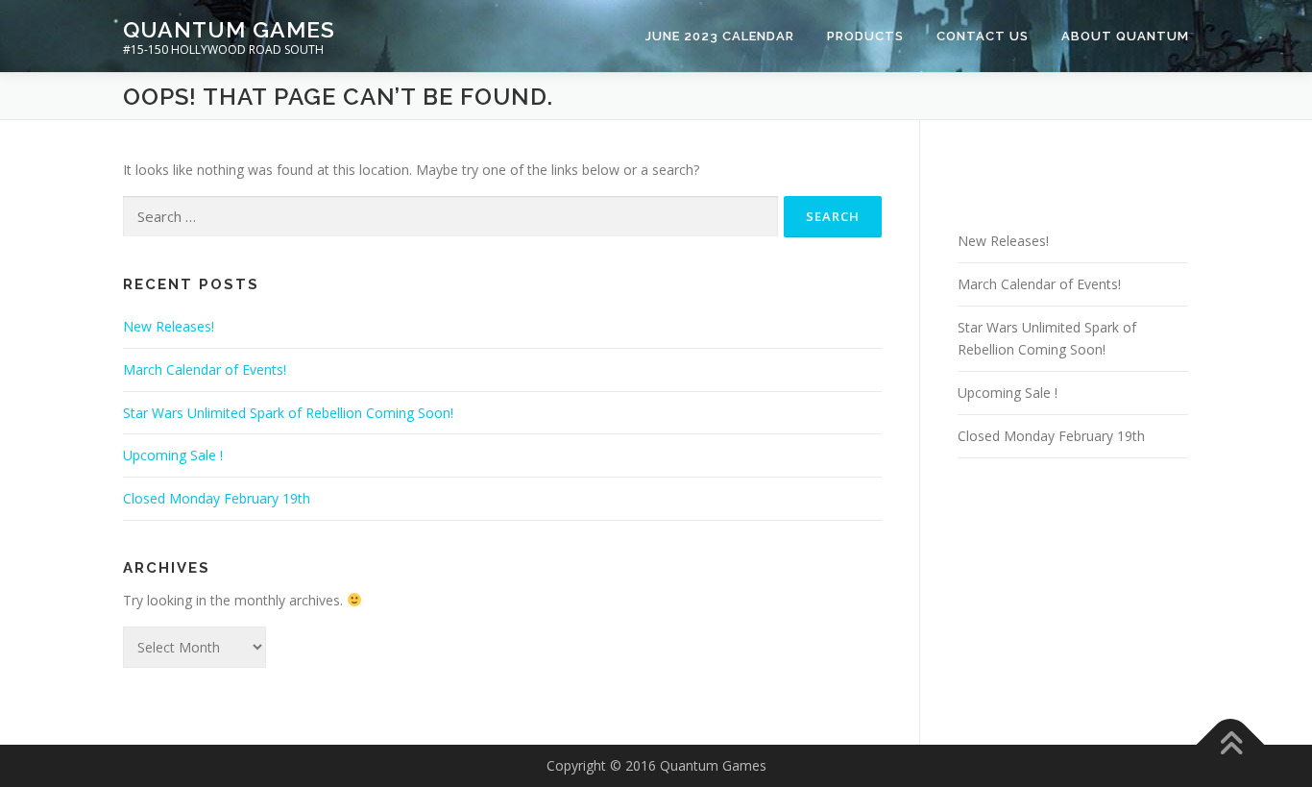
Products (865, 36)
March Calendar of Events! (204, 369)
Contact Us (982, 36)
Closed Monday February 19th (216, 498)
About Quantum (1125, 36)
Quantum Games (229, 29)
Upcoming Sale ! (173, 455)
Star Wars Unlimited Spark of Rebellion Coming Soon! (288, 413)
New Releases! (168, 326)
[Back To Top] (1231, 744)
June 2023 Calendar (719, 36)
